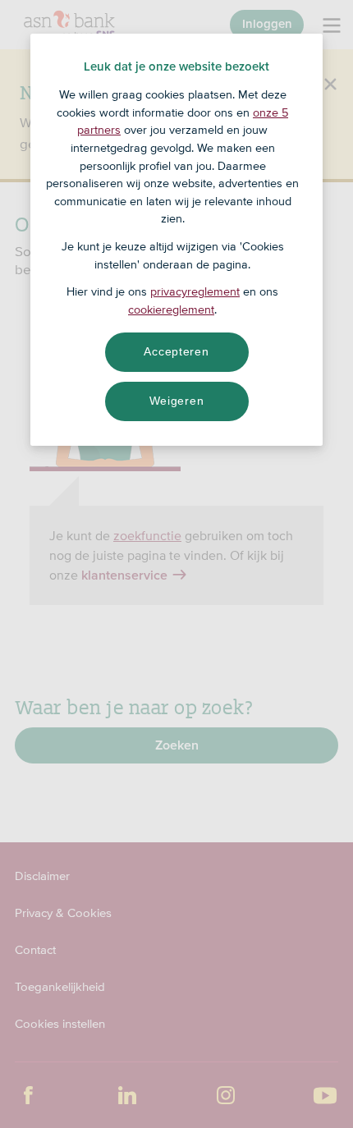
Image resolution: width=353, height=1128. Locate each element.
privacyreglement (195, 291)
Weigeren (176, 400)
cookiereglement (171, 309)
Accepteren (176, 351)
